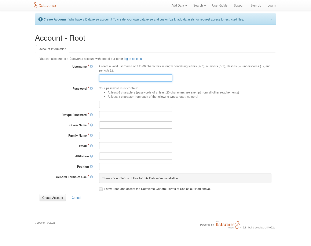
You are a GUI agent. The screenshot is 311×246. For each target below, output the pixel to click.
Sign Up (256, 5)
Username (80, 66)
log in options (133, 58)
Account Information (52, 49)
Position (83, 166)
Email (83, 146)
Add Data (178, 5)
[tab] (52, 49)
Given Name (78, 125)
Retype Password (75, 115)
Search (198, 5)
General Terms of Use (72, 177)
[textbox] (135, 78)
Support (239, 5)
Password (80, 88)
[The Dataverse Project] (227, 224)
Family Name (78, 135)
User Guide (219, 5)
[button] (53, 197)
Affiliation (82, 156)
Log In (272, 5)
